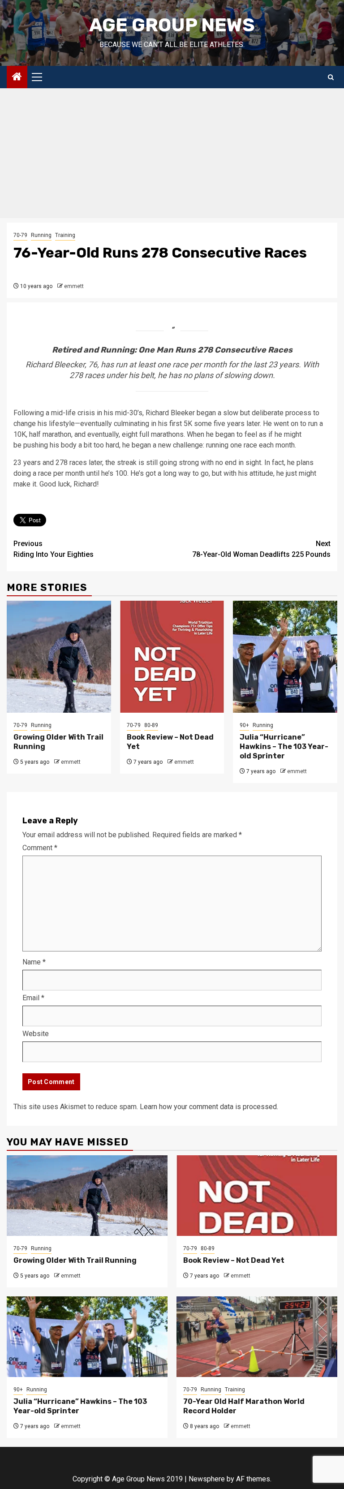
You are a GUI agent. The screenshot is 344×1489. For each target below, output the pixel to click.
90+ (244, 725)
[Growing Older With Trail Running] (59, 657)
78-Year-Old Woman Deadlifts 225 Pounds (261, 549)
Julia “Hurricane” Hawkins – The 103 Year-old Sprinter (284, 746)
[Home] (17, 77)
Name (34, 962)
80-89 (151, 725)
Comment (39, 847)
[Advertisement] (172, 155)
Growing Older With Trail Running (75, 1260)
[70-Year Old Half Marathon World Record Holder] (256, 1336)
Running (41, 235)
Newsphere (207, 1479)
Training (65, 235)
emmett (74, 286)
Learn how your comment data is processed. (209, 1106)
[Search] (330, 77)
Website (35, 1033)
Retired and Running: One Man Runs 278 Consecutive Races (172, 350)
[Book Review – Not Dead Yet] (172, 657)
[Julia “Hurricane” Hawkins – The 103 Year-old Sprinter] (285, 657)
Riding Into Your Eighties (53, 549)
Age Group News (172, 25)
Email (33, 998)
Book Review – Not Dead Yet (233, 1260)
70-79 (20, 235)
